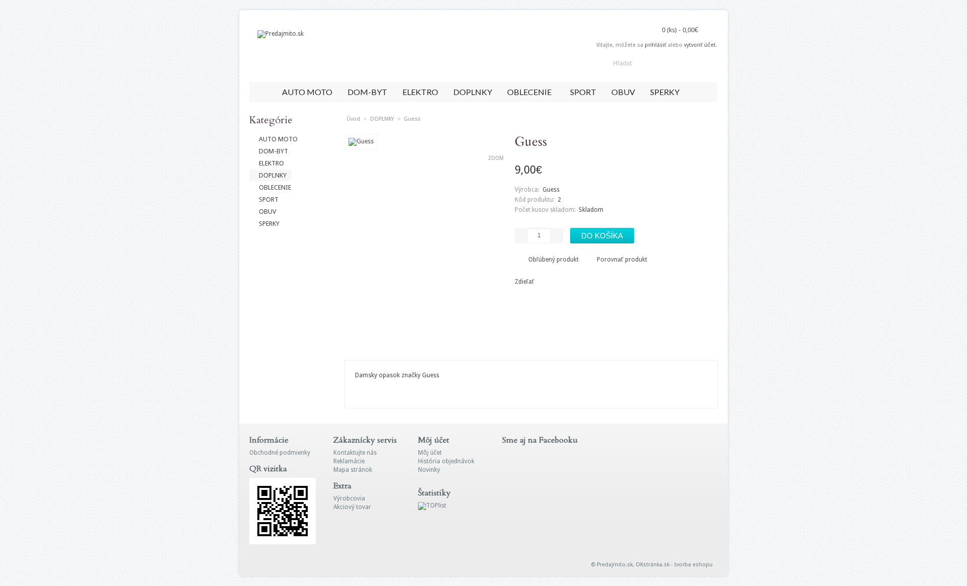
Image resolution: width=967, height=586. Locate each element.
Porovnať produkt (622, 259)
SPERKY (664, 92)
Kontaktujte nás (355, 452)
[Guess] (361, 141)
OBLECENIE (529, 92)
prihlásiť (655, 45)
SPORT (583, 92)
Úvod (353, 119)
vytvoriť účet (700, 45)
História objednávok (446, 461)
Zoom (496, 158)
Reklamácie (349, 461)
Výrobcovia (349, 498)
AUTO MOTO (307, 92)
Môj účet (430, 452)
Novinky (429, 469)
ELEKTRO (420, 92)
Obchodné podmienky (279, 452)
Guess (412, 119)
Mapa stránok (352, 469)
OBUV (623, 92)
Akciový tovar (352, 507)
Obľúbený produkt (553, 259)
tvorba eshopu (693, 564)
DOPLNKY (472, 92)
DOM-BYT (367, 92)
